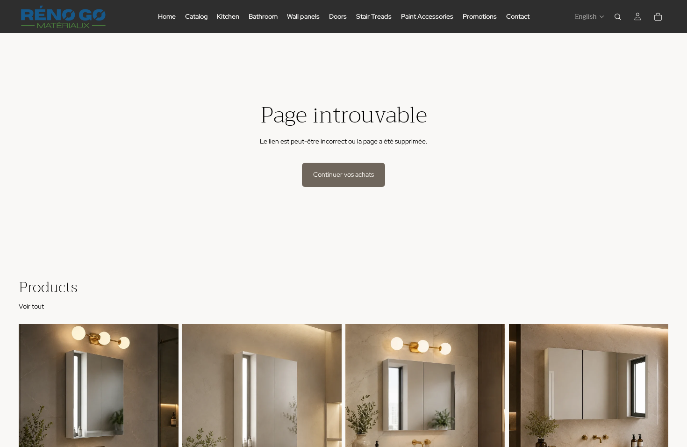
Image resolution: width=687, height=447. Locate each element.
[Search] (618, 17)
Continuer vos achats (343, 174)
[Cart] (658, 17)
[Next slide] (164, 424)
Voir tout (31, 306)
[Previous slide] (33, 424)
